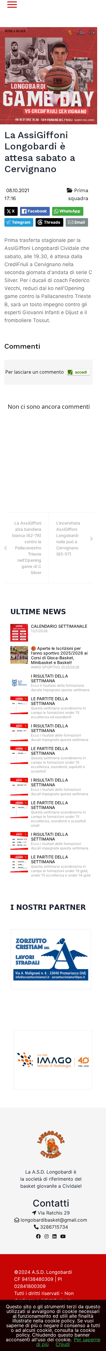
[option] (53, 1060)
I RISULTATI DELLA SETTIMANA (49, 678)
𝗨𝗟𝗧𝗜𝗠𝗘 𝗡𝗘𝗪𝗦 (38, 612)
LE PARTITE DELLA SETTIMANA (49, 701)
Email (79, 222)
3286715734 (53, 1227)
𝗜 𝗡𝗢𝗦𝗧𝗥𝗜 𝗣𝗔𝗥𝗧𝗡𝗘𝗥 (48, 907)
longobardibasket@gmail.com (54, 1220)
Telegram (21, 222)
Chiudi (63, 1344)
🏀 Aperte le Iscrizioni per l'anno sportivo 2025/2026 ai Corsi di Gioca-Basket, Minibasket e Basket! (59, 655)
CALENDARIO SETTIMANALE (59, 626)
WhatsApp (69, 211)
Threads (52, 222)
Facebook (37, 211)
